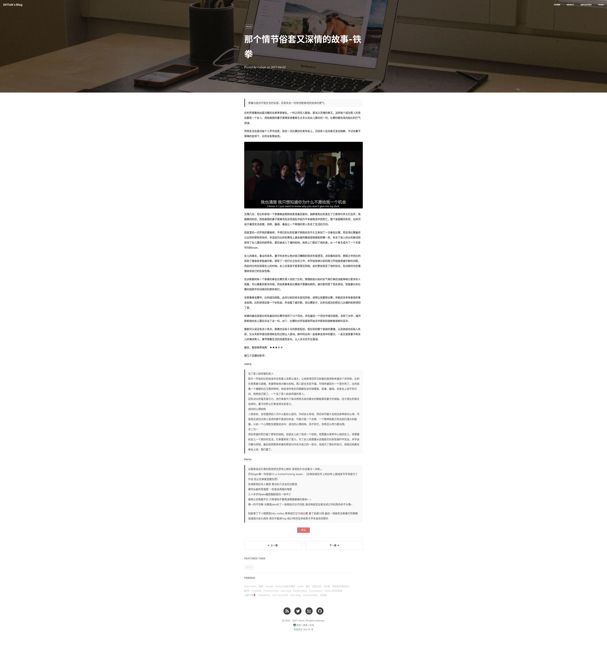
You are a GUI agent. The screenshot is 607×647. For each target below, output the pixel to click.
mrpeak (269, 586)
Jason (300, 586)
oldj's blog (286, 590)
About (570, 4)
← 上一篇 (273, 545)
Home (557, 4)
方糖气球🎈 (250, 595)
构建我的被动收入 (341, 586)
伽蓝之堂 (316, 586)
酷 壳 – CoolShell (252, 590)
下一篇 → (334, 545)
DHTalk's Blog (12, 4)
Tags (601, 4)
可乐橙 (326, 586)
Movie (249, 26)
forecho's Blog (310, 595)
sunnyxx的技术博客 (285, 586)
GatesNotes (264, 595)
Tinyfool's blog (270, 590)
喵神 (261, 586)
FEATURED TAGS (254, 558)
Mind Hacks (250, 586)
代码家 (323, 595)
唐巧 (308, 586)
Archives (586, 4)
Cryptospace (315, 590)
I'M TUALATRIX (280, 595)
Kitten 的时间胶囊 (333, 590)
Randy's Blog (300, 590)
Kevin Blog (295, 595)
